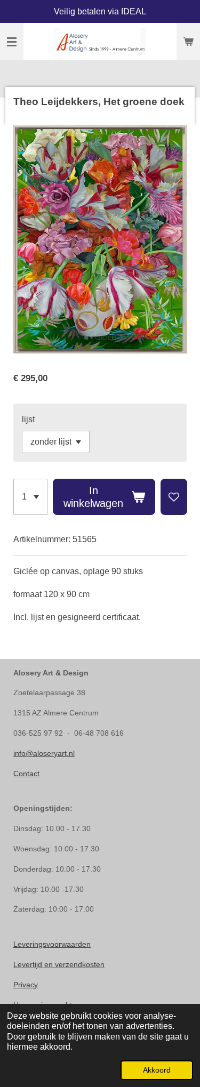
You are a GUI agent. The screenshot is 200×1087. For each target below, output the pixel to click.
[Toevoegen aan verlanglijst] (174, 497)
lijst (28, 419)
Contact (26, 773)
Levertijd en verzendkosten (59, 964)
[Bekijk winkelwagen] (188, 41)
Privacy (25, 984)
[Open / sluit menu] (11, 41)
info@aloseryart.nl (44, 753)
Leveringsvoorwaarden (52, 944)
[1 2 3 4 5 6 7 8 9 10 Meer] (30, 497)
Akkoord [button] (157, 1070)
